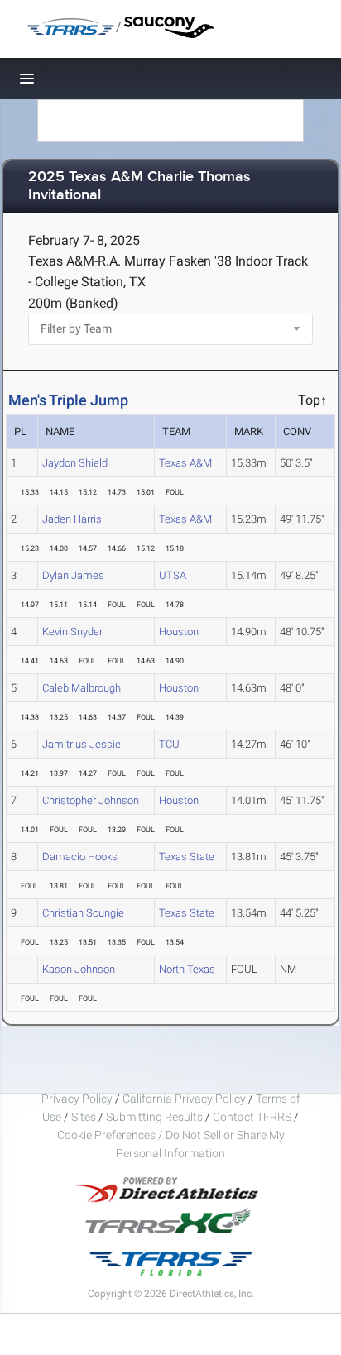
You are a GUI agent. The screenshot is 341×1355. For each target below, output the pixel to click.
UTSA (172, 575)
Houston (179, 631)
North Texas (187, 969)
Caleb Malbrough (81, 688)
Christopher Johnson (90, 800)
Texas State (186, 856)
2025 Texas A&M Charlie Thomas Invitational (139, 186)
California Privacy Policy (184, 1098)
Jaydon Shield (75, 463)
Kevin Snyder (72, 631)
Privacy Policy (77, 1098)
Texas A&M (185, 463)
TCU (169, 744)
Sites (83, 1116)
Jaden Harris (72, 519)
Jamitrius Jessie (81, 744)
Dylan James (73, 575)
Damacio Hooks (80, 856)
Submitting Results (154, 1116)
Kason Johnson (78, 969)
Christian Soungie (83, 913)
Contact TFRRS (253, 1116)
